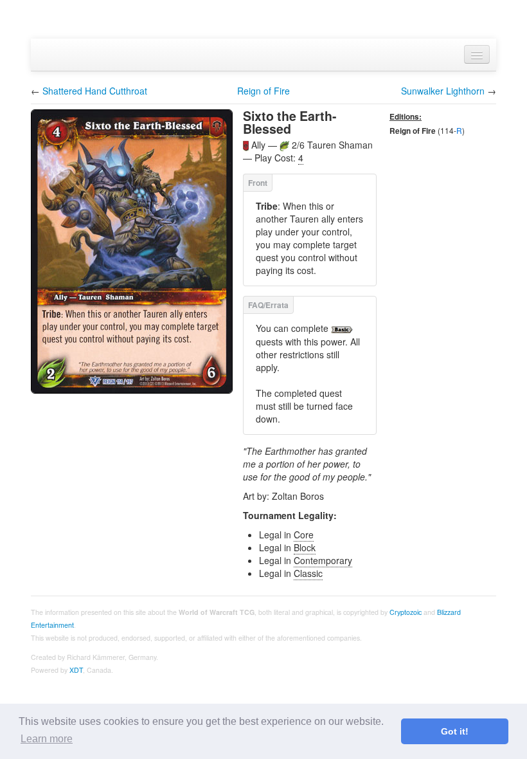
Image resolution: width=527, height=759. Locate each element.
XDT (76, 670)
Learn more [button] (47, 738)
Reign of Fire (263, 90)
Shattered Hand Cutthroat (94, 90)
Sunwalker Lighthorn (443, 90)
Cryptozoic (405, 612)
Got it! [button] (455, 731)
